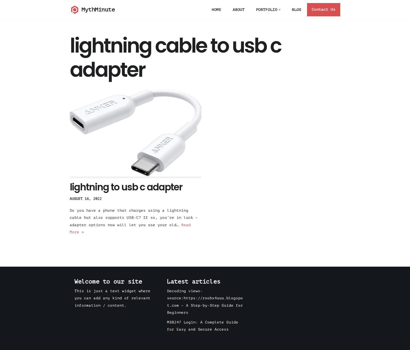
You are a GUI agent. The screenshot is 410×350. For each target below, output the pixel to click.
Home (216, 10)
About (239, 10)
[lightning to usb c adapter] (135, 133)
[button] (279, 10)
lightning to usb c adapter (126, 187)
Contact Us (323, 9)
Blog (296, 10)
